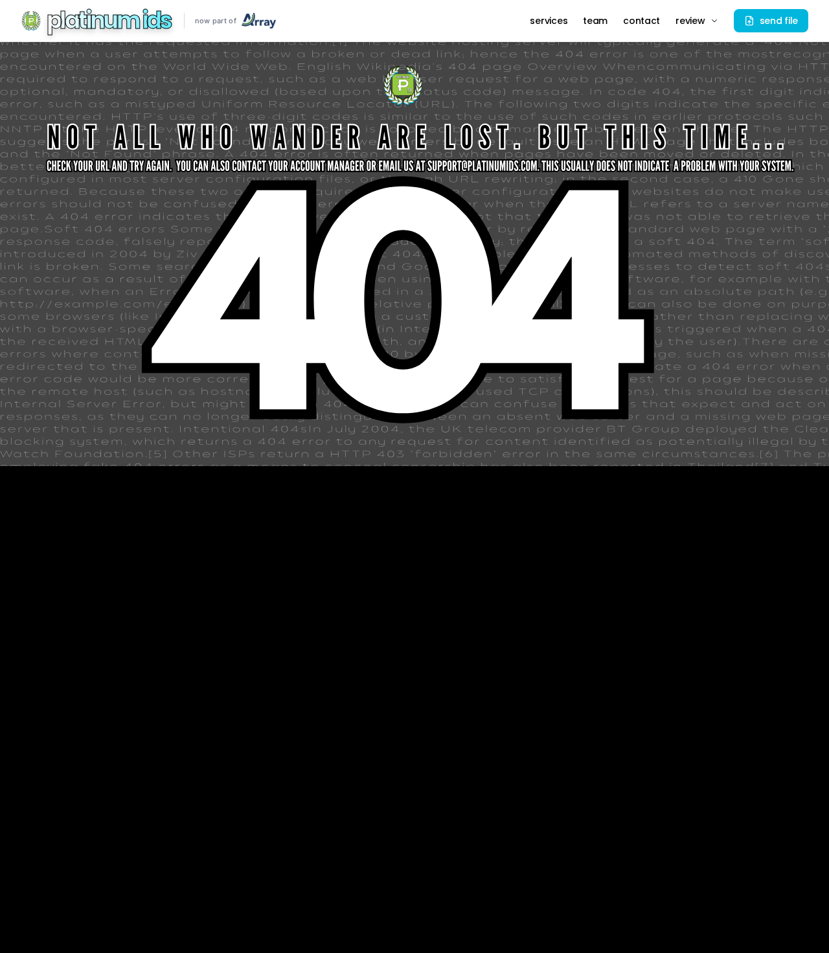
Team (595, 20)
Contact (641, 20)
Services (548, 20)
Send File (779, 20)
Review (690, 20)
